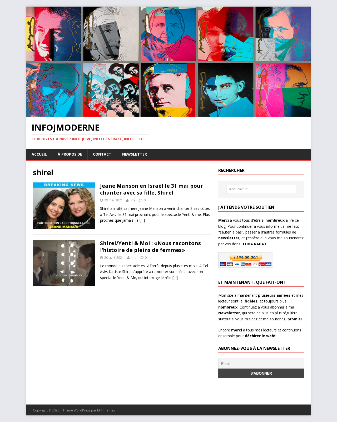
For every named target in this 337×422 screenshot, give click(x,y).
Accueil (39, 154)
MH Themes (106, 410)
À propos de (70, 154)
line (133, 200)
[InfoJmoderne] (168, 113)
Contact (102, 154)
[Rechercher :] (261, 189)
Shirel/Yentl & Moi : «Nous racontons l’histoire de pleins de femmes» (150, 247)
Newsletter (134, 154)
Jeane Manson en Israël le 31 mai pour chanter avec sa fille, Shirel (151, 189)
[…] (142, 220)
